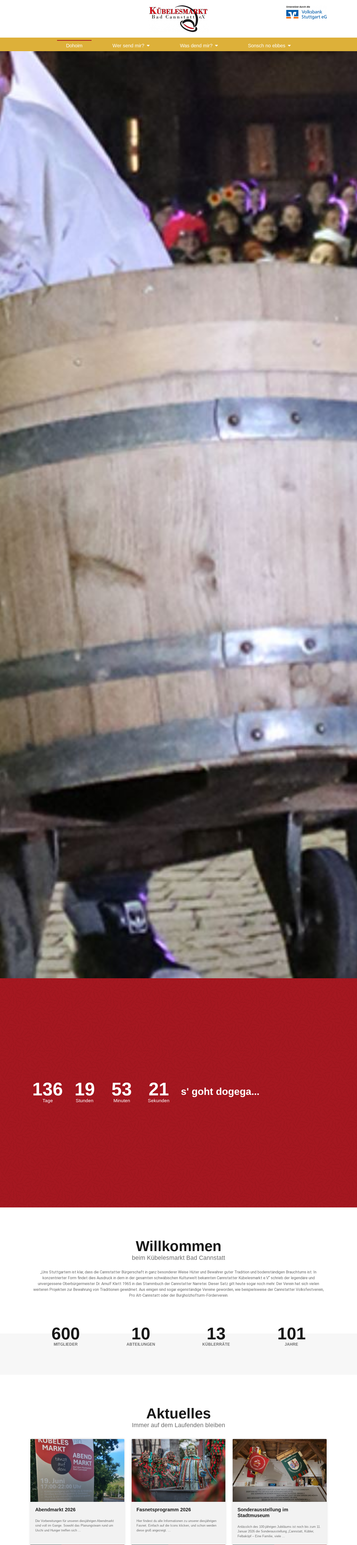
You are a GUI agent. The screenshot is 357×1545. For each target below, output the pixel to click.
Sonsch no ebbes (266, 45)
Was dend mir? (196, 45)
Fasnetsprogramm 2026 (163, 1509)
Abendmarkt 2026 (55, 1509)
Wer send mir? (128, 45)
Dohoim (74, 45)
